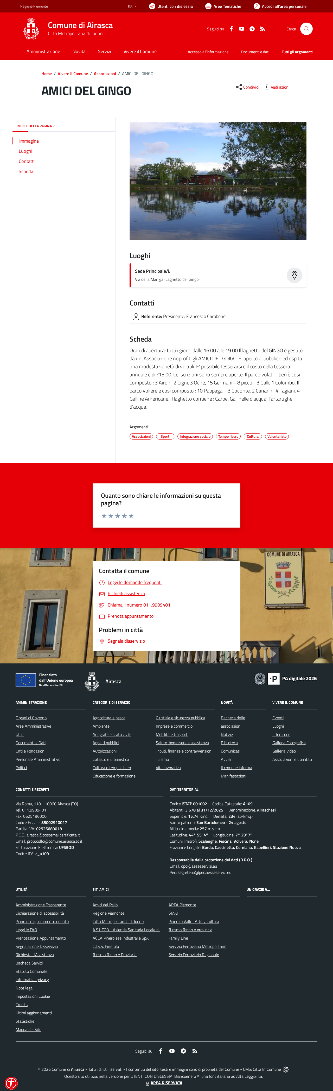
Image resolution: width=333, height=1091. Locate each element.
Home (46, 73)
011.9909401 (34, 810)
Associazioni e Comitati (292, 759)
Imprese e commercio (174, 726)
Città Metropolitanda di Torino (118, 921)
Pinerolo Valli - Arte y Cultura (194, 921)
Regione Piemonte (34, 6)
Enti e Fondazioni (30, 751)
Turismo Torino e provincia (190, 930)
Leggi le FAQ (26, 930)
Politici (21, 767)
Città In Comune (267, 1069)
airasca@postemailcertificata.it (53, 835)
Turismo (162, 759)
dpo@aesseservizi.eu (199, 866)
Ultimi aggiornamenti (34, 1013)
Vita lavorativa (168, 767)
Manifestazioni (233, 776)
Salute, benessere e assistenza (182, 743)
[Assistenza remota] (285, 1069)
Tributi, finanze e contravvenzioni (184, 751)
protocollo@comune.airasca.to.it (54, 841)
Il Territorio (281, 734)
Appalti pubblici (106, 743)
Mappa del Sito (28, 1029)
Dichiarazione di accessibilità (40, 913)
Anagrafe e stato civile (112, 734)
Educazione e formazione (114, 776)
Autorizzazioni (105, 751)
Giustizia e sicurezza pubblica (180, 718)
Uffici (20, 734)
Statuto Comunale (31, 971)
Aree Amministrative (33, 726)
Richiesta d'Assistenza (35, 955)
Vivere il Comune (73, 73)
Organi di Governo (31, 718)
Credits (22, 1004)
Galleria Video (284, 751)
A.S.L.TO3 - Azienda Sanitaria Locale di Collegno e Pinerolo (143, 930)
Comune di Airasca (80, 25)
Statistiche (25, 1021)
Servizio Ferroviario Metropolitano (197, 946)
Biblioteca (229, 743)
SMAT (174, 913)
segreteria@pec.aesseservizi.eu (204, 872)
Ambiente (101, 726)
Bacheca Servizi (29, 963)
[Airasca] (31, 28)
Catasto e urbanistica (111, 759)
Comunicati (230, 751)
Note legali (25, 988)
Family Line (178, 938)
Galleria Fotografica (289, 743)
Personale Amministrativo (38, 759)
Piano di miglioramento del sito (42, 921)
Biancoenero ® (187, 1076)
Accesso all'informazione (208, 52)
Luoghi (278, 726)
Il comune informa (236, 767)
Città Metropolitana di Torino (75, 33)
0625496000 (35, 816)
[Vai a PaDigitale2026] (285, 678)
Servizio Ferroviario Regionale (194, 955)
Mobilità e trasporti (172, 734)
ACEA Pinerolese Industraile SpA (121, 938)
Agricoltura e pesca (109, 718)
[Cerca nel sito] (306, 29)
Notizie (227, 734)
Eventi (278, 718)
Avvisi (226, 759)
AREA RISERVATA (166, 1083)
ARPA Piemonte (182, 905)
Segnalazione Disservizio (37, 946)
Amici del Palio (105, 905)
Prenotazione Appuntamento (41, 938)
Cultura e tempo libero (112, 767)
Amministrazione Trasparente (41, 905)
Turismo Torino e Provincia (115, 955)
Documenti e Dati (31, 743)
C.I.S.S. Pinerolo (106, 946)
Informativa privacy (32, 979)
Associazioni (105, 73)
